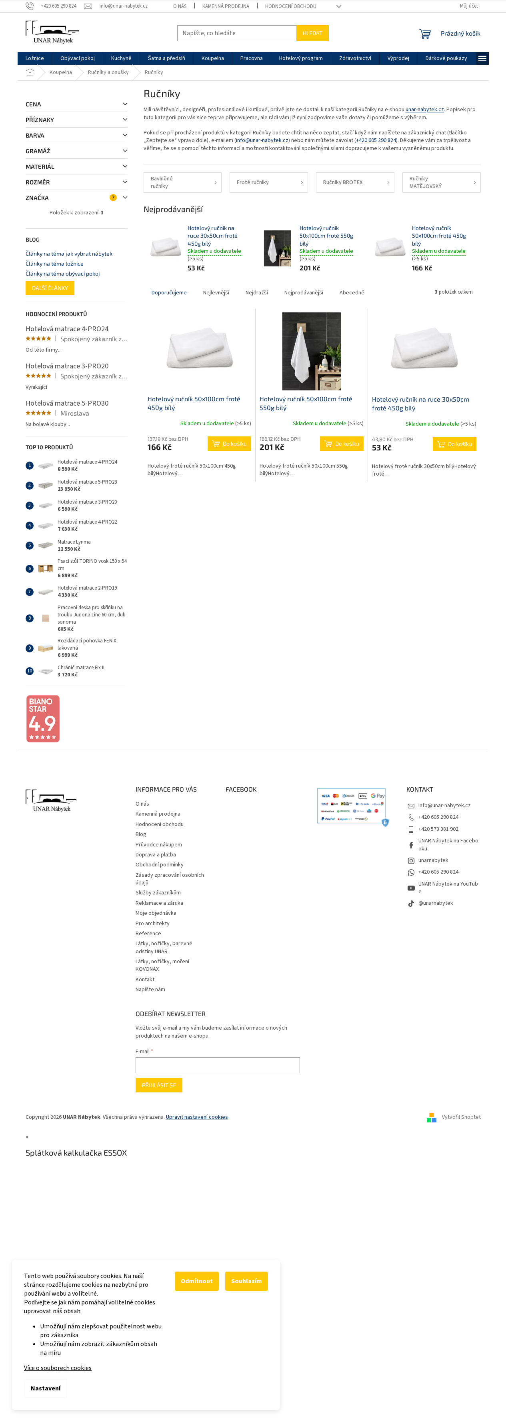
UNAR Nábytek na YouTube (448, 888)
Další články (50, 287)
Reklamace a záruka (159, 903)
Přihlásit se (159, 1085)
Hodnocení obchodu (290, 6)
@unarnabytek (435, 903)
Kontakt (145, 980)
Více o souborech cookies (58, 1368)
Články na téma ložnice (55, 263)
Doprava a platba (156, 855)
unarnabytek (433, 860)
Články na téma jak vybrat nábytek (69, 253)
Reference (148, 934)
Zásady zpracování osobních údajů (170, 879)
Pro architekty (153, 924)
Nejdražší (257, 293)
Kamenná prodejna (225, 6)
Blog (141, 834)
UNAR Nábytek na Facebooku (448, 844)
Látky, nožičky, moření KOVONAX (162, 965)
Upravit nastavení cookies (197, 1117)
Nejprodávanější (303, 293)
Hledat (312, 33)
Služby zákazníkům (158, 893)
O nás (179, 6)
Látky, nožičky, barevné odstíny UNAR (164, 947)
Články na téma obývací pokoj (63, 273)
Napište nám (150, 990)
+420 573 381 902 (438, 829)
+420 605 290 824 (376, 140)
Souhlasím (246, 1281)
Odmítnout (197, 1281)
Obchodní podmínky (160, 865)
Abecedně (352, 293)
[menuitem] (35, 58)
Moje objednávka (156, 913)
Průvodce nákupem (159, 845)
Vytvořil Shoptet (461, 1117)
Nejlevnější (216, 293)
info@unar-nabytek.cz (262, 140)
